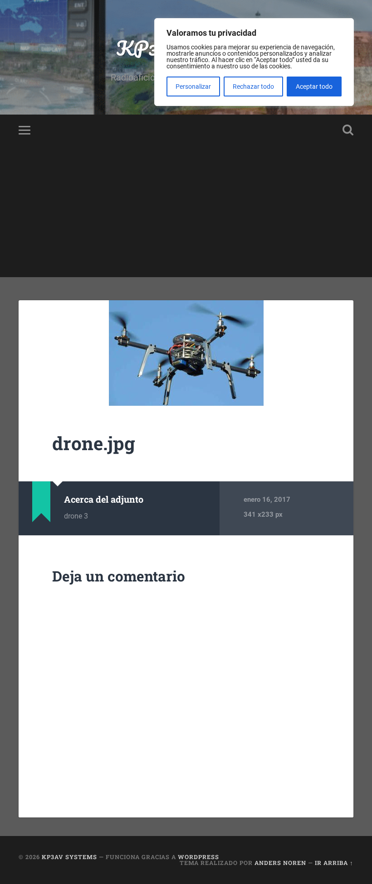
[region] (254, 62)
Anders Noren (280, 862)
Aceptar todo (314, 86)
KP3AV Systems (69, 856)
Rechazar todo (253, 86)
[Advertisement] (186, 213)
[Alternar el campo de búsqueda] (348, 130)
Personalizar (193, 86)
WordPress (198, 856)
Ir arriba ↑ (334, 862)
